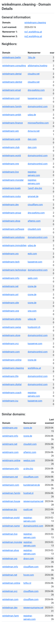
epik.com (32, 253)
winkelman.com (10, 599)
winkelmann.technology (14, 270)
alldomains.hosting (37, 65)
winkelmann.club (11, 147)
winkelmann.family (12, 106)
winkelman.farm (10, 615)
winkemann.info (10, 468)
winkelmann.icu (10, 400)
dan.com (32, 139)
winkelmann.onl (10, 294)
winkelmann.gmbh (11, 114)
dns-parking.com (36, 90)
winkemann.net (10, 476)
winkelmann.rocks (11, 196)
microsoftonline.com (38, 122)
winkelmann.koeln (11, 188)
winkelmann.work (11, 139)
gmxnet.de (33, 196)
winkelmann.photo (11, 319)
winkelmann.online (11, 360)
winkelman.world (11, 517)
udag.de (32, 114)
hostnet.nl (28, 493)
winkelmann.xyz (10, 343)
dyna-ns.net (33, 131)
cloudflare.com (35, 204)
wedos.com (29, 460)
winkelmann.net (10, 286)
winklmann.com (10, 452)
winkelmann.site (10, 302)
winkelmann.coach (11, 392)
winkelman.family (11, 493)
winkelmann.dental (12, 73)
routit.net (27, 509)
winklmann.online (11, 460)
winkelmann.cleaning (35, 22)
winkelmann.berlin (11, 57)
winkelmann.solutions (13, 237)
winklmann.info (10, 436)
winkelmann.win (10, 131)
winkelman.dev (10, 607)
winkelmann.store (11, 335)
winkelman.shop (10, 550)
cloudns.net (33, 73)
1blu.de (31, 57)
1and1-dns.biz (35, 188)
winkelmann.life (10, 376)
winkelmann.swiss (11, 327)
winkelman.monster (12, 542)
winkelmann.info (10, 278)
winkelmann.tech (11, 261)
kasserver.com (35, 98)
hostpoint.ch (34, 327)
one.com (32, 310)
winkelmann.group (11, 212)
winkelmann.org (10, 253)
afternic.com (34, 221)
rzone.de (32, 286)
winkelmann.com (11, 351)
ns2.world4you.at (33, 36)
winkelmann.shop (11, 221)
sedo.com (33, 278)
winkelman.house (11, 501)
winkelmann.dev (10, 204)
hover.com (28, 575)
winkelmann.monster (13, 180)
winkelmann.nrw (10, 163)
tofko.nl (27, 583)
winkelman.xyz (9, 591)
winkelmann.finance (12, 122)
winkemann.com (10, 485)
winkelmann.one (10, 310)
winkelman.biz (9, 509)
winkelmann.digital (12, 384)
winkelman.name (11, 525)
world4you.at (34, 368)
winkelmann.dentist (12, 82)
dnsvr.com (28, 558)
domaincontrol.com (38, 106)
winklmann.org (9, 427)
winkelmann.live (10, 172)
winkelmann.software (13, 229)
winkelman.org (9, 558)
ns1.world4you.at (33, 31)
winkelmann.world (11, 155)
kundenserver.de (31, 485)
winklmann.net (9, 444)
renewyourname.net (33, 501)
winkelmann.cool (11, 98)
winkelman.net (9, 575)
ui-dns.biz (28, 468)
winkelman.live (9, 534)
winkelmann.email (11, 90)
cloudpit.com (34, 229)
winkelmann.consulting (14, 65)
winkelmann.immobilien (14, 245)
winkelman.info (10, 566)
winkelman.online (11, 583)
